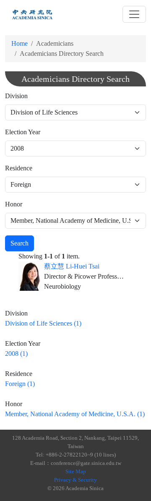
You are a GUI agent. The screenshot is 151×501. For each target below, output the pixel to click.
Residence (18, 168)
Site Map (75, 471)
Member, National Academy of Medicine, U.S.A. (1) (75, 414)
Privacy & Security (75, 480)
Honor (13, 204)
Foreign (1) (20, 383)
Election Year (22, 132)
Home (19, 43)
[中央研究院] (32, 14)
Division (16, 95)
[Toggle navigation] (134, 14)
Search (19, 243)
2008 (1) (16, 353)
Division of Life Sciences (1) (43, 323)
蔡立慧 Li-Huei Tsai (71, 266)
